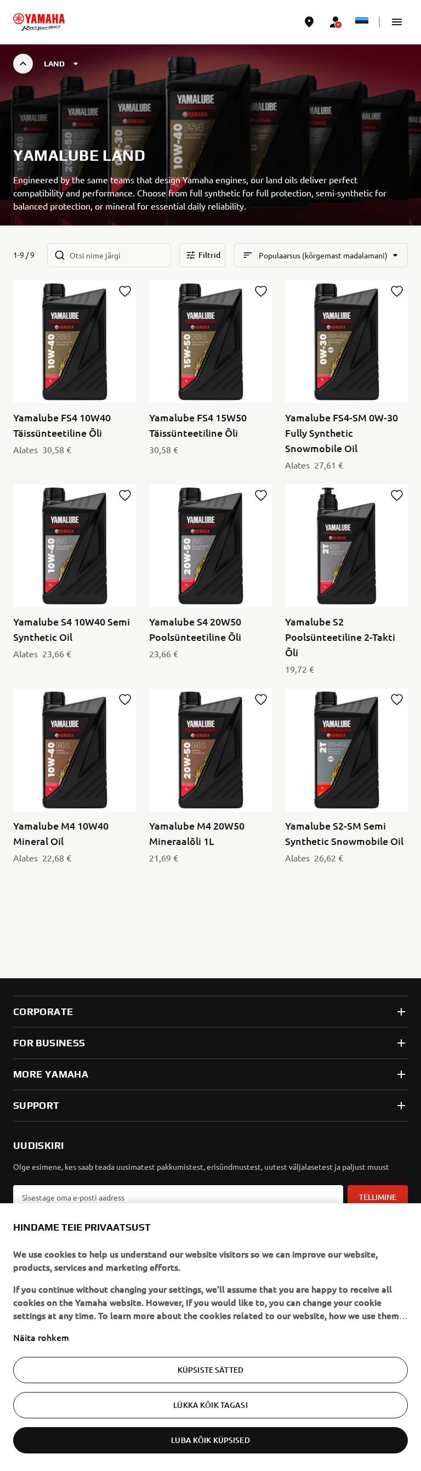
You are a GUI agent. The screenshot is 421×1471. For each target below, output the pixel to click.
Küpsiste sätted (210, 1370)
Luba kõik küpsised (210, 1440)
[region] (210, 1337)
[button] (397, 22)
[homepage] (39, 22)
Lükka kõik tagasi (210, 1405)
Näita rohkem (41, 1337)
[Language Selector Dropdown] (362, 22)
